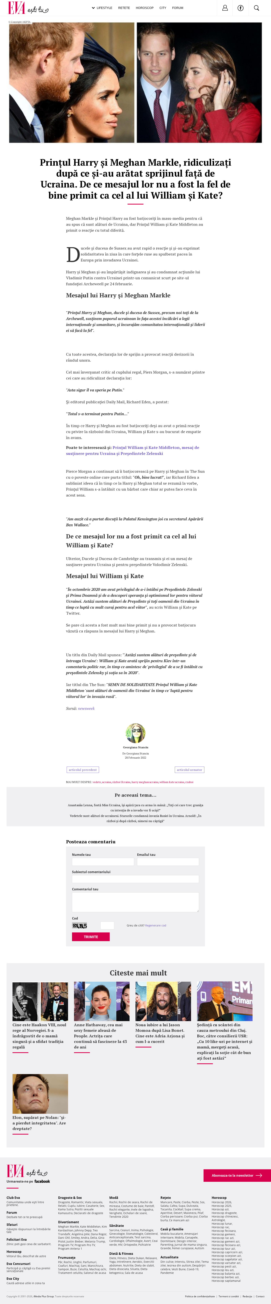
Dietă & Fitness (121, 1253)
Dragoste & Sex (70, 1197)
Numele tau (81, 854)
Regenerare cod (155, 925)
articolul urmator (189, 770)
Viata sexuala (93, 1202)
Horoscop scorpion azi (226, 1256)
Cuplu (72, 1206)
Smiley (75, 1238)
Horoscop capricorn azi (227, 1252)
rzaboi (189, 782)
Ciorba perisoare (171, 1216)
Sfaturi (12, 1224)
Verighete (115, 1213)
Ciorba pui (191, 1216)
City (163, 8)
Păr (60, 1262)
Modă (113, 1197)
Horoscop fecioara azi (226, 1245)
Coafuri (63, 1265)
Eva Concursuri (18, 1264)
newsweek (86, 708)
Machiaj (74, 1265)
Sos (202, 1202)
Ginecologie (117, 1234)
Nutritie (128, 1265)
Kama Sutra (66, 1209)
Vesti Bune (179, 1269)
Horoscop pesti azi (224, 1266)
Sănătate (116, 1225)
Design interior (187, 1241)
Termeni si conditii (229, 1296)
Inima (135, 1230)
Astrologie (218, 1220)
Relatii (62, 1206)
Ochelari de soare (135, 1213)
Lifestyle (104, 8)
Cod (75, 918)
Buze (73, 1269)
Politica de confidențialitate (200, 1296)
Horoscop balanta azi (226, 1273)
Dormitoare (168, 1241)
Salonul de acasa (95, 1273)
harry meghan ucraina (145, 782)
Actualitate (169, 1257)
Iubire (81, 1206)
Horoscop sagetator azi (227, 1259)
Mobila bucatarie (171, 1234)
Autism (199, 1248)
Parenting (166, 1244)
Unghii (77, 1262)
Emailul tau (146, 854)
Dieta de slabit (144, 1265)
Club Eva (13, 1197)
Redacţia (247, 1296)
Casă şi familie (171, 1229)
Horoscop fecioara (224, 1231)
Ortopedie (130, 1244)
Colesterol (151, 1234)
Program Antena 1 (70, 1248)
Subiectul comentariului (91, 872)
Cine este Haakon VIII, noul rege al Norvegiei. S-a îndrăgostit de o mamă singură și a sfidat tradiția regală (39, 1036)
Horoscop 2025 (221, 1206)
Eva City (13, 1278)
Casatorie (92, 1206)
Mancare (166, 1202)
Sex (102, 1206)
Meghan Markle (68, 1226)
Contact (260, 1296)
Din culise (167, 1262)
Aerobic (137, 1262)
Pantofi (149, 1206)
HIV (120, 1244)
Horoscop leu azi (223, 1270)
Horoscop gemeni (223, 1234)
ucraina (106, 782)
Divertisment (68, 1222)
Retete (124, 8)
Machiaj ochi (97, 1269)
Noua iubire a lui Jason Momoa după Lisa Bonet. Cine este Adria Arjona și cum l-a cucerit (160, 1033)
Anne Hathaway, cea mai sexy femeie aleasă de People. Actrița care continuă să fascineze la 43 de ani (100, 1036)
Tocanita (166, 1209)
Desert (178, 1213)
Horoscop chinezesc (225, 1216)
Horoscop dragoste (224, 1213)
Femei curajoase (183, 1248)
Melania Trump (95, 1241)
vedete (97, 782)
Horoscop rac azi (223, 1238)
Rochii (68, 1262)
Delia (93, 1238)
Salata (164, 1206)
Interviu (180, 1262)
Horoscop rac (220, 1227)
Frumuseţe (66, 1257)
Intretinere (124, 1262)
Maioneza (190, 1213)
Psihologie (146, 1230)
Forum (177, 8)
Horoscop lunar (222, 1223)
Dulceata (192, 1206)
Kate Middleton (90, 1226)
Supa (182, 1206)
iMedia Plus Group (44, 1296)
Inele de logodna (142, 1209)
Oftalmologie (134, 1241)
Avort (147, 1241)
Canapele (191, 1237)
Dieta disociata (119, 1269)
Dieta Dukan (136, 1258)
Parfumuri (89, 1262)
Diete (112, 1258)
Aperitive (166, 1213)
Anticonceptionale (121, 1237)
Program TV (65, 1245)
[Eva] (19, 4)
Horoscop (145, 8)
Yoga (112, 1262)
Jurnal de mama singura (191, 1244)
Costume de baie (132, 1206)
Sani (83, 1265)
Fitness (122, 1258)
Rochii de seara (129, 1202)
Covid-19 (192, 1269)
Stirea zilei (193, 1262)
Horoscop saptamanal (226, 1281)
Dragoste (64, 1202)
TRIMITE (91, 936)
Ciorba (186, 1202)
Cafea (173, 1206)
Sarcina (114, 1230)
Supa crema (192, 1209)
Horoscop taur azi (223, 1248)
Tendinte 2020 (118, 1216)
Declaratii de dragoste (88, 1213)
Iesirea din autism (179, 1265)
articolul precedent (83, 770)
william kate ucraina (172, 782)
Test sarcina (143, 1237)
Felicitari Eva (17, 1239)
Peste (195, 1202)
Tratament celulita (70, 1273)
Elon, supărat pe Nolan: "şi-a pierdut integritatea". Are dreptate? (39, 1123)
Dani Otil (64, 1238)
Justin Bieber (75, 1241)
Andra (85, 1238)
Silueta (134, 1269)
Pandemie (167, 1273)
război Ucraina (121, 782)
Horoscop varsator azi (226, 1263)
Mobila (179, 1237)
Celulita (83, 1269)
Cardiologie (116, 1241)
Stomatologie (134, 1234)
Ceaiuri (125, 1230)
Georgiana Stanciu (135, 747)
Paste (177, 1202)
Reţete (165, 1197)
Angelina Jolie (81, 1234)
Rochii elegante (119, 1209)
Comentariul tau (85, 889)
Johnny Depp (83, 1230)
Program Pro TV (85, 1245)
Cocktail (178, 1209)
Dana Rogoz (99, 1234)
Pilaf (200, 1213)
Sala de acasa (134, 1273)
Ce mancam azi (179, 1220)
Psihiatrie (144, 1244)
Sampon (63, 1269)
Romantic (77, 1202)
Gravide (165, 1248)
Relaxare (151, 1258)
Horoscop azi (220, 1209)
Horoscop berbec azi (225, 1277)
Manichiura (95, 1265)
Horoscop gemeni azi (225, 1241)
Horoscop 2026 (221, 1202)
